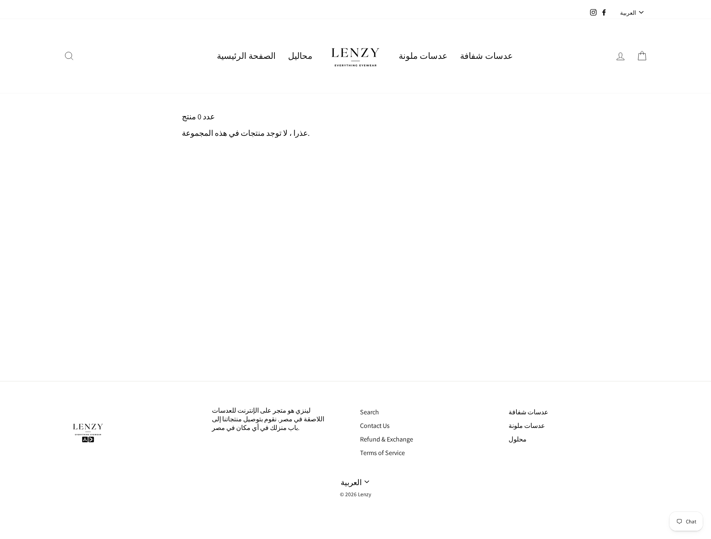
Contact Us (375, 425)
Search (369, 412)
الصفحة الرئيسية (246, 56)
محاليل (300, 56)
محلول (518, 439)
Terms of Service (382, 452)
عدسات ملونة (423, 56)
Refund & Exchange (386, 439)
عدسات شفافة (486, 56)
